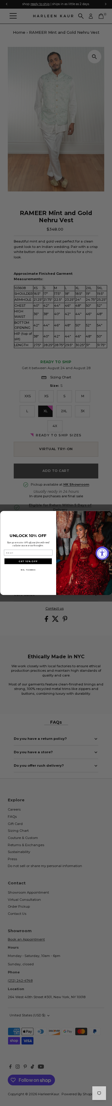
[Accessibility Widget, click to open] (102, 553)
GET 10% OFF (28, 561)
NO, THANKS (28, 570)
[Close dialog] (109, 514)
